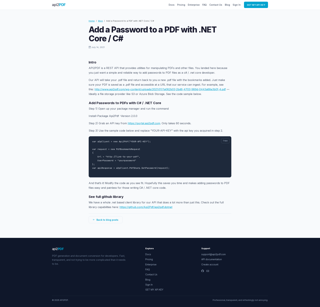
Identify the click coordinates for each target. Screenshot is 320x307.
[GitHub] (202, 271)
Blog (227, 4)
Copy (225, 141)
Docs (171, 4)
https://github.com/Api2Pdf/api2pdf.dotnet (146, 207)
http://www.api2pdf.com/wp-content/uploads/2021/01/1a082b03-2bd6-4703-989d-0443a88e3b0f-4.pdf (160, 89)
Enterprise (194, 4)
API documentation (211, 259)
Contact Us (215, 4)
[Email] (207, 271)
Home (92, 20)
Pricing (181, 4)
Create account (209, 264)
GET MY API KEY (256, 4)
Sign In (237, 4)
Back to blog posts (107, 219)
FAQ (204, 4)
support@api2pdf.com (213, 254)
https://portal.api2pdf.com (144, 123)
